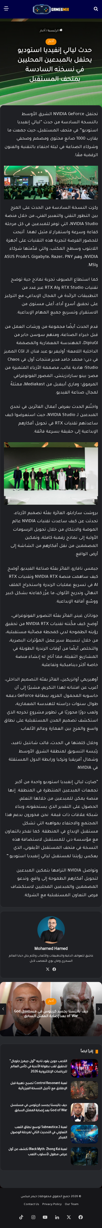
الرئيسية (53, 31)
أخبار (42, 31)
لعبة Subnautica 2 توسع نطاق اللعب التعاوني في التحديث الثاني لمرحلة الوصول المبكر (46, 1014)
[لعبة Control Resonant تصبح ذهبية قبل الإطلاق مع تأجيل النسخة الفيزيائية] (84, 1090)
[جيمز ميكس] (51, 9)
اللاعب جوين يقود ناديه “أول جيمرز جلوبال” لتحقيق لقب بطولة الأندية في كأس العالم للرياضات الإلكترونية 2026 (38, 1067)
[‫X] (48, 969)
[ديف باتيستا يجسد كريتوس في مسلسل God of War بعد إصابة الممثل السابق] (84, 1112)
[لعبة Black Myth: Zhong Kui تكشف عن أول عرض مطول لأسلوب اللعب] (84, 1156)
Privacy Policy (52, 1204)
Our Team (71, 1204)
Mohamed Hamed (51, 949)
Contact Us (31, 1204)
